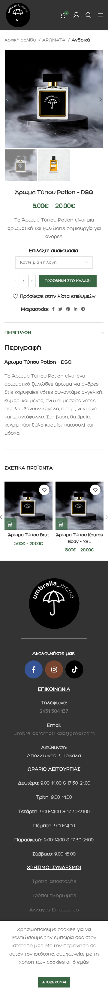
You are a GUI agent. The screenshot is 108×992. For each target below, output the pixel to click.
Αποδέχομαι (54, 982)
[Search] (88, 15)
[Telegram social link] (83, 309)
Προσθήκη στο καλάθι (68, 281)
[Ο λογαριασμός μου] (76, 15)
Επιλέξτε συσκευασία (53, 250)
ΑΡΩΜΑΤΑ (54, 40)
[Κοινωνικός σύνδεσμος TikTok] (74, 669)
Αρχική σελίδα (20, 40)
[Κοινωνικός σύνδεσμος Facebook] (53, 309)
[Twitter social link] (60, 309)
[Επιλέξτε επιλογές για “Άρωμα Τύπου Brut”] (10, 524)
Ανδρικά (81, 40)
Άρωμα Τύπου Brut (28, 534)
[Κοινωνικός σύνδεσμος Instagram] (54, 669)
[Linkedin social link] (75, 309)
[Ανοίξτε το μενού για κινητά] (100, 15)
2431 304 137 (54, 711)
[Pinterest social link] (68, 309)
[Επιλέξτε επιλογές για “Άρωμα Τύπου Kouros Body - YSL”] (62, 524)
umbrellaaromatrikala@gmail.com (54, 733)
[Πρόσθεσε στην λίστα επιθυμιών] (44, 490)
